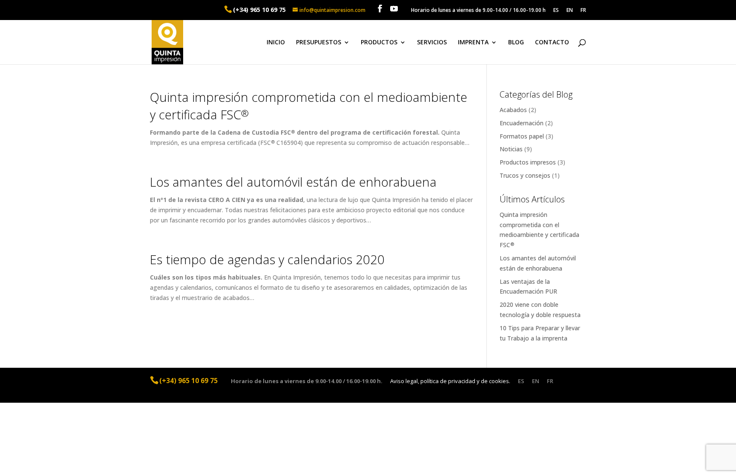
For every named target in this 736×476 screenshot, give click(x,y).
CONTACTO (552, 42)
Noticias (511, 149)
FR (583, 11)
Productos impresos (528, 162)
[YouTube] (394, 9)
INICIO (276, 42)
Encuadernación (521, 123)
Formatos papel (522, 136)
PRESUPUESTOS (318, 42)
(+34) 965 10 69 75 (259, 10)
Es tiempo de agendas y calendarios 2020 (267, 259)
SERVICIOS (432, 42)
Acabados (513, 110)
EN (569, 11)
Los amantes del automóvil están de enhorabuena (293, 181)
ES (556, 11)
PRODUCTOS (379, 42)
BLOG (516, 42)
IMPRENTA (473, 42)
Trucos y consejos (525, 175)
